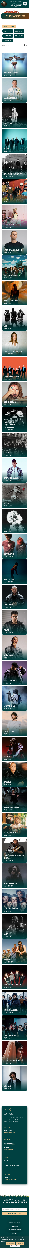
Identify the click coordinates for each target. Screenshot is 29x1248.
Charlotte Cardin (13, 352)
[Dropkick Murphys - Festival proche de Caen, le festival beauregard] (14, 166)
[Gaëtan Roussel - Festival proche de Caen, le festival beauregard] (14, 470)
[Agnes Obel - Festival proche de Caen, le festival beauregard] (14, 571)
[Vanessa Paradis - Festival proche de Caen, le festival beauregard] (14, 293)
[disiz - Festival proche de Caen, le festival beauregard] (14, 521)
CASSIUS (8, 783)
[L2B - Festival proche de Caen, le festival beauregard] (14, 318)
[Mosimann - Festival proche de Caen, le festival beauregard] (14, 597)
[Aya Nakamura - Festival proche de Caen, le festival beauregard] (14, 65)
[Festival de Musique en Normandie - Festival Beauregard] (4, 4)
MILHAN (8, 1087)
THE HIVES (8, 454)
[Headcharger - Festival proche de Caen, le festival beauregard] (14, 1002)
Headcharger (11, 1011)
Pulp (8, 200)
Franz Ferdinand (12, 378)
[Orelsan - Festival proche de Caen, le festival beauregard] (14, 115)
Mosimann (9, 606)
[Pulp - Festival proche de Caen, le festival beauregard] (14, 191)
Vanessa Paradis (12, 302)
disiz (8, 530)
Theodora (9, 226)
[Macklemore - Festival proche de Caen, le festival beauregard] (14, 90)
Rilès (8, 504)
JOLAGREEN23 (10, 884)
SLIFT (8, 935)
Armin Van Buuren (13, 251)
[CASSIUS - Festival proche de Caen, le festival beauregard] (14, 774)
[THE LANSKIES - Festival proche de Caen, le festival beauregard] (14, 1027)
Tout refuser (20, 1243)
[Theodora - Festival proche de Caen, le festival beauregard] (14, 217)
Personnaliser (15, 1246)
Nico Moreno (10, 682)
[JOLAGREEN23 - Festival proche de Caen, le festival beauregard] (14, 875)
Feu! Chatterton (12, 276)
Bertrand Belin (11, 808)
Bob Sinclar (10, 403)
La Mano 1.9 (9, 707)
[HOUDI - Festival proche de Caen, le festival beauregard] (14, 749)
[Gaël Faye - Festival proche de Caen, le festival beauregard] (14, 647)
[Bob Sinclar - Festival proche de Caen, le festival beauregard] (14, 394)
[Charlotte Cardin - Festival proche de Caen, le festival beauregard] (14, 343)
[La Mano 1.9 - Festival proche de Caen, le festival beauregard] (14, 698)
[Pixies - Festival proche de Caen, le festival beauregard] (14, 141)
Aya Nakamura (11, 74)
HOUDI (8, 758)
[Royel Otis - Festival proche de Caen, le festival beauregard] (14, 546)
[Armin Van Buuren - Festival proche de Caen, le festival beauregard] (14, 242)
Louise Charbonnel (13, 1062)
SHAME (8, 960)
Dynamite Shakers (13, 986)
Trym (8, 631)
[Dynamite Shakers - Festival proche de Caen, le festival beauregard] (14, 977)
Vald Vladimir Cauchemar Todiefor (9, 424)
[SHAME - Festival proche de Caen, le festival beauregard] (14, 951)
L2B (8, 327)
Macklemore (10, 99)
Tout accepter (10, 1243)
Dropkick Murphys (13, 175)
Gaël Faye (8, 656)
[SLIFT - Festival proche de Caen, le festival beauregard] (14, 926)
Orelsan (8, 124)
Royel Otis (9, 555)
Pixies (8, 150)
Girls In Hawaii (11, 910)
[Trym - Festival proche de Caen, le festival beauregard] (14, 622)
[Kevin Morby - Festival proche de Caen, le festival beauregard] (14, 825)
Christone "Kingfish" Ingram (14, 858)
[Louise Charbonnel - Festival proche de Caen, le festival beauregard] (14, 1053)
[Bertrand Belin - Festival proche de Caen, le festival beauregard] (14, 799)
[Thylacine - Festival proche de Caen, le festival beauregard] (14, 723)
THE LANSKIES (10, 1036)
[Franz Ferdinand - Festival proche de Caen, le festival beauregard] (14, 369)
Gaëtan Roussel (11, 479)
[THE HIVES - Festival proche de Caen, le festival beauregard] (14, 445)
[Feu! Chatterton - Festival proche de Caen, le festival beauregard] (14, 267)
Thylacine (9, 732)
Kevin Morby (10, 834)
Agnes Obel (9, 580)
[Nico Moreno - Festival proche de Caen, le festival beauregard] (14, 673)
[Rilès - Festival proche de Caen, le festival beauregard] (14, 495)
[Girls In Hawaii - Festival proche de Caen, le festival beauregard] (14, 901)
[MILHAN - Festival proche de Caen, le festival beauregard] (14, 1078)
